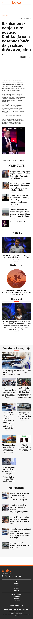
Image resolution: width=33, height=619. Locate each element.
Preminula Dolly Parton (19, 221)
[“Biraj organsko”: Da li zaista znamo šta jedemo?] (24, 439)
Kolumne (16, 265)
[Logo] (16, 2)
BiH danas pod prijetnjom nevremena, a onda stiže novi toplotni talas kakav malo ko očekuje (20, 186)
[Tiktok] (13, 576)
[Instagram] (6, 576)
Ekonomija (5, 15)
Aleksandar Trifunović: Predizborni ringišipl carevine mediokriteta (16, 292)
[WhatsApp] (6, 75)
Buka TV (16, 232)
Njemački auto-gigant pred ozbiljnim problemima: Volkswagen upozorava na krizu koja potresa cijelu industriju (9, 420)
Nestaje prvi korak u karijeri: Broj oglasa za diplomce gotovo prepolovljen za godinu (9, 393)
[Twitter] (9, 576)
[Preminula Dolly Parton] (5, 223)
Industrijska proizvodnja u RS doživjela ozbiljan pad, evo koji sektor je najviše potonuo (24, 393)
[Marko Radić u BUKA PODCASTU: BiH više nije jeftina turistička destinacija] (16, 245)
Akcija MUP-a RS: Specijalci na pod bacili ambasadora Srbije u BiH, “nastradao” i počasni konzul (20, 175)
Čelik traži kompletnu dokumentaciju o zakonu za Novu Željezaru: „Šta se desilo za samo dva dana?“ (20, 213)
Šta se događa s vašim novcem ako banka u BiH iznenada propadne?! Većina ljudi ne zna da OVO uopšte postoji (8, 474)
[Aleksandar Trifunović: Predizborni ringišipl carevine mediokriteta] (16, 278)
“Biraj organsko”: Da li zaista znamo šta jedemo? (24, 448)
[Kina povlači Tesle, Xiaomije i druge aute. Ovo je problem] (24, 407)
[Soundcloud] (16, 576)
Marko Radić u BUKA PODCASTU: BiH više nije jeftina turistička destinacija (16, 257)
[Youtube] (20, 576)
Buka (3, 55)
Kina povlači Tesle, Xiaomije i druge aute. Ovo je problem (24, 415)
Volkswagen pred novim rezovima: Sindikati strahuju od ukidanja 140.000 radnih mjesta (16, 372)
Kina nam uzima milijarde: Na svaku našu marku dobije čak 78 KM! (8, 449)
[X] (6, 67)
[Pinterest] (6, 71)
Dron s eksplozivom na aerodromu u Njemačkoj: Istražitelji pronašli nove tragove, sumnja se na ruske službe (19, 199)
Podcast (16, 299)
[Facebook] (6, 63)
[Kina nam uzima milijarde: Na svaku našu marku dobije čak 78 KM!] (9, 439)
